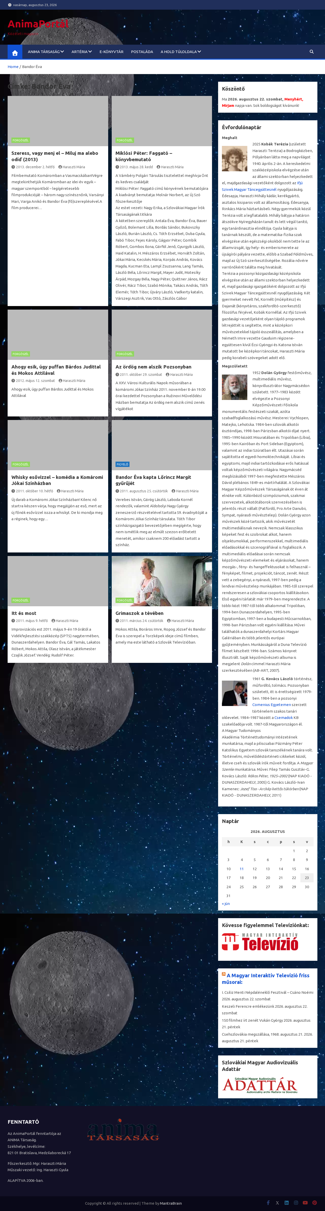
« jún (226, 903)
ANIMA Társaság (44, 51)
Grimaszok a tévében (140, 613)
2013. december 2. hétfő (35, 167)
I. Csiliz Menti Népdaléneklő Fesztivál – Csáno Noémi (267, 992)
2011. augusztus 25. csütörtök (144, 491)
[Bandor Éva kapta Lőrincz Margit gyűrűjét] (162, 445)
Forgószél (21, 140)
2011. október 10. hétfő (34, 491)
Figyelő (122, 464)
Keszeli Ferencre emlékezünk (248, 1006)
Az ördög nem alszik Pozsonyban (153, 366)
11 (242, 869)
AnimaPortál (38, 23)
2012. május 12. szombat (35, 381)
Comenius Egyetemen (271, 704)
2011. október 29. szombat (141, 375)
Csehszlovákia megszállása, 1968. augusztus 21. (262, 1034)
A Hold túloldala (179, 51)
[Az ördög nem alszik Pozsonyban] (162, 335)
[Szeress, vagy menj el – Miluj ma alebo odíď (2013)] (58, 121)
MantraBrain (171, 1203)
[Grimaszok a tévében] (162, 581)
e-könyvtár (111, 51)
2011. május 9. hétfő (32, 621)
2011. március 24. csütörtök (141, 621)
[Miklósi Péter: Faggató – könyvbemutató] (162, 121)
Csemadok (283, 717)
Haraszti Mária (74, 167)
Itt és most (23, 613)
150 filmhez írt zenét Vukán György (252, 1020)
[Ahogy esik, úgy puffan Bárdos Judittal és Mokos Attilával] (58, 335)
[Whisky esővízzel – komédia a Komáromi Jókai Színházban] (58, 445)
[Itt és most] (58, 581)
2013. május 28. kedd (136, 167)
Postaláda (142, 51)
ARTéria (80, 51)
